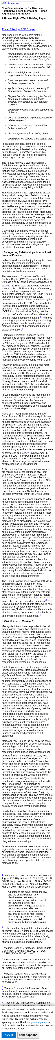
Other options (28, 1034)
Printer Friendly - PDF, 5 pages (18, 29)
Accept (9, 1035)
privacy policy (39, 1022)
